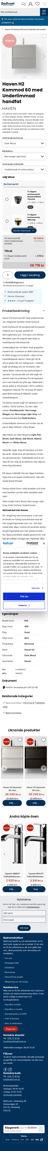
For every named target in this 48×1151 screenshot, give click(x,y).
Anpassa (22, 605)
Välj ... (12, 802)
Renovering (10, 972)
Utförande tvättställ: (13, 164)
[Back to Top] (43, 1133)
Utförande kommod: (12, 138)
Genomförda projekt (14, 977)
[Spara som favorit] (20, 740)
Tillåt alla (24, 596)
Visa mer (36, 588)
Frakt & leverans (12, 1018)
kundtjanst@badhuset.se (14, 1041)
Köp (36, 889)
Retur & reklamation (13, 1023)
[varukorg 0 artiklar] (45, 4)
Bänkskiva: (7, 151)
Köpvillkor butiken (13, 1004)
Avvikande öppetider (12, 1095)
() (22, 687)
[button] (44, 56)
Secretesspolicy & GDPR (16, 1014)
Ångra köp (10, 1029)
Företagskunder (12, 963)
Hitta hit (6, 1110)
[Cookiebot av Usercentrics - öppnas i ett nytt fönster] (28, 543)
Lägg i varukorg (27, 276)
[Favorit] (44, 36)
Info (29, 207)
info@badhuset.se (11, 1079)
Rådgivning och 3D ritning (16, 981)
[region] (24, 311)
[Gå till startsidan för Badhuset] (8, 4)
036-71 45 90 (13, 1038)
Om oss (8, 958)
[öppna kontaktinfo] (23, 4)
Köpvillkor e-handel (13, 1009)
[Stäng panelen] (44, 543)
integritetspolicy (33, 907)
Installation (9, 967)
